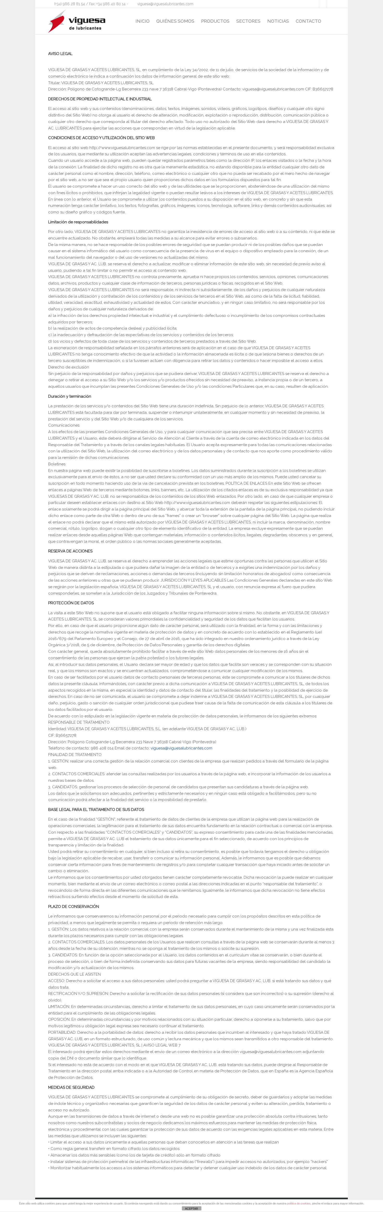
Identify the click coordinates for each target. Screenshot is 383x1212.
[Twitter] (323, 4)
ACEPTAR (191, 1208)
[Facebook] (315, 4)
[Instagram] (331, 4)
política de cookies (299, 1203)
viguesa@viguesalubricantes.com (165, 4)
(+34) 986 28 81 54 (69, 4)
